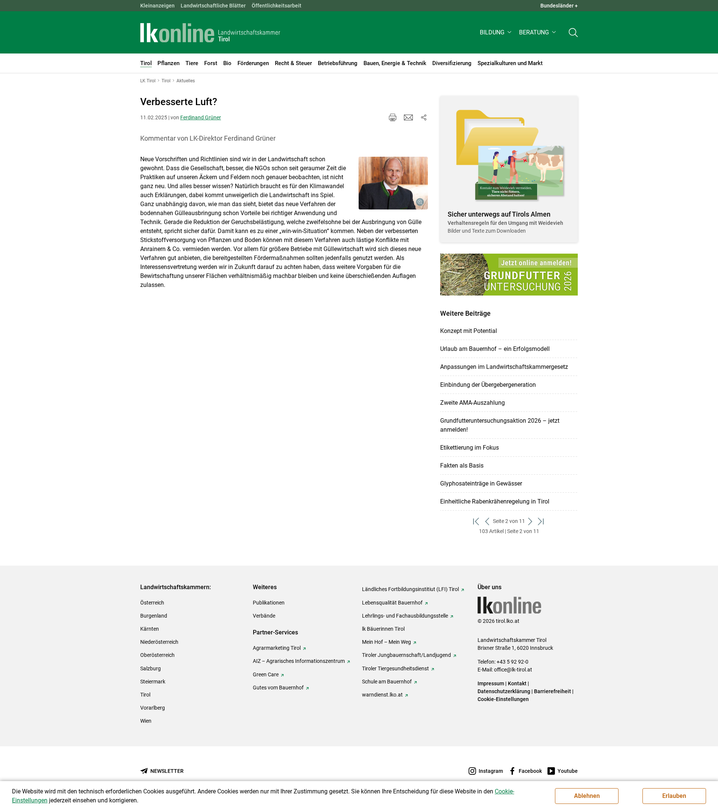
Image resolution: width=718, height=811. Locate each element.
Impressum (491, 683)
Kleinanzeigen (157, 6)
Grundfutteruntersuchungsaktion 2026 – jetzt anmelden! (499, 425)
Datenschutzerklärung (504, 691)
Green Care (266, 674)
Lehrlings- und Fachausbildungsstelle (405, 616)
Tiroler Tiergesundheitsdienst (395, 668)
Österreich (152, 603)
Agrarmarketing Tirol (277, 648)
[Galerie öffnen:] (393, 183)
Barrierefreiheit (552, 691)
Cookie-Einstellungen (503, 699)
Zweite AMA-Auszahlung (472, 402)
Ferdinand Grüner (200, 117)
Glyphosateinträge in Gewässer (481, 483)
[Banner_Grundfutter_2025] (509, 275)
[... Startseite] (210, 32)
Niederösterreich (159, 642)
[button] (496, 32)
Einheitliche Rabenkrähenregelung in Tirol (494, 501)
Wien (145, 721)
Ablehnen (587, 795)
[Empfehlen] (408, 117)
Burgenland (153, 616)
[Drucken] (392, 117)
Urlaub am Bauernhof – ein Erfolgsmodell (495, 348)
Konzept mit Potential (468, 330)
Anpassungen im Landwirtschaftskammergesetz (504, 366)
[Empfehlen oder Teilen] (423, 117)
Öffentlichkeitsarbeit (276, 6)
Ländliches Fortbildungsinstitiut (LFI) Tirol (410, 589)
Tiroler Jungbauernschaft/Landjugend (406, 655)
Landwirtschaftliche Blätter (213, 6)
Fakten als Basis (462, 465)
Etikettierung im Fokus (469, 447)
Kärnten (149, 629)
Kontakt (517, 683)
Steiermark (152, 682)
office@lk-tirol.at (513, 670)
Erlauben (674, 795)
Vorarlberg (152, 708)
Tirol (145, 695)
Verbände (264, 616)
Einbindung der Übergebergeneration (488, 384)
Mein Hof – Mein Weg (386, 642)
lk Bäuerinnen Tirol (383, 629)
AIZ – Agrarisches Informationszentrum (299, 661)
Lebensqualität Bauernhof (392, 603)
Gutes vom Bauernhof (278, 688)
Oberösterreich (157, 655)
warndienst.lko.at (382, 695)
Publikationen (269, 603)
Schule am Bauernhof (387, 682)
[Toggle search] (573, 32)
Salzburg (150, 668)
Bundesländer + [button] (559, 6)
